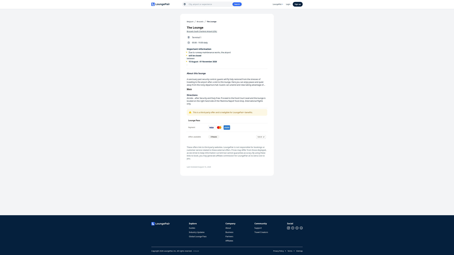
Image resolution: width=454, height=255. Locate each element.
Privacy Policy (278, 251)
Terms (290, 251)
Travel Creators (261, 232)
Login (288, 4)
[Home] (165, 4)
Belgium (190, 21)
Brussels (200, 21)
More (189, 89)
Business (229, 232)
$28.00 (260, 137)
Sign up (298, 4)
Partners (229, 236)
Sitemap (299, 251)
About (228, 228)
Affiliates (229, 240)
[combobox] (210, 4)
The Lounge (211, 21)
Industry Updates (197, 232)
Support (258, 228)
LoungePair (278, 4)
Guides (192, 228)
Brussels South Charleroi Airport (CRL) (202, 31)
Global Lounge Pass (198, 236)
